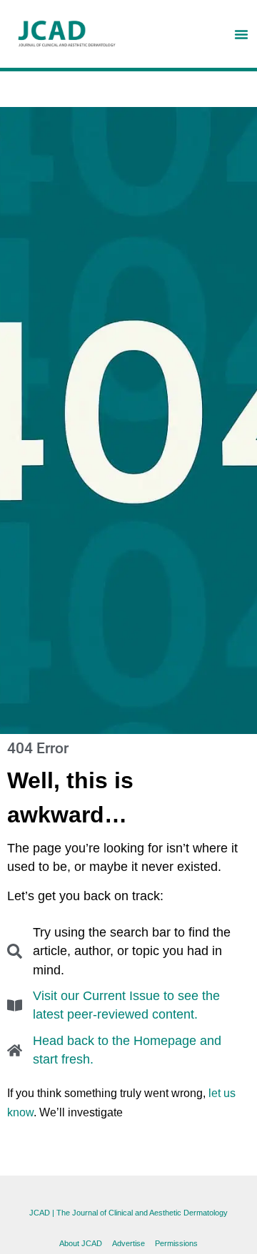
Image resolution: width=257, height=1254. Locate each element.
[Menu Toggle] (241, 34)
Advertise (128, 1243)
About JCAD (80, 1243)
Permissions (176, 1243)
